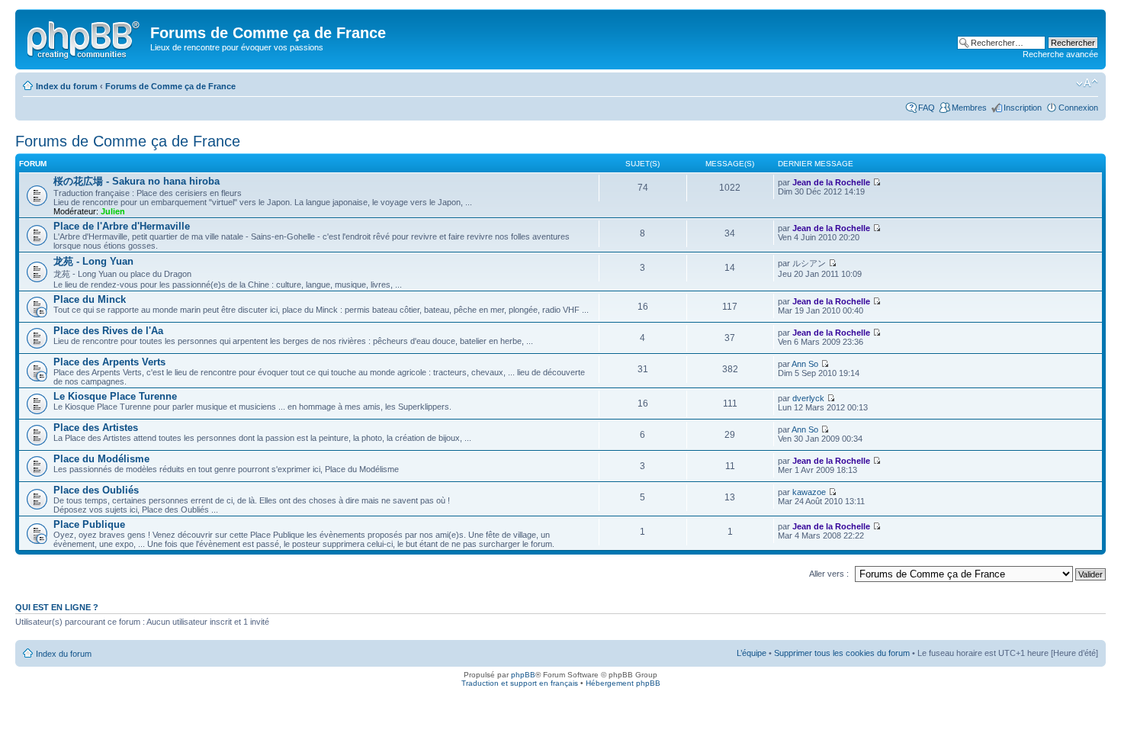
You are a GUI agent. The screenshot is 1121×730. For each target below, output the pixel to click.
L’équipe (751, 653)
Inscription (1023, 107)
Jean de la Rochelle (831, 182)
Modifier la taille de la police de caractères (1087, 83)
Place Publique (89, 524)
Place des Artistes (95, 427)
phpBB (523, 675)
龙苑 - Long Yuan (93, 261)
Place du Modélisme (101, 459)
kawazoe (809, 492)
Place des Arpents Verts (109, 362)
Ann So (805, 363)
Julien (113, 211)
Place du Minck (89, 299)
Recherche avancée (1060, 54)
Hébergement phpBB (623, 683)
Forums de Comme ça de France (170, 86)
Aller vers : (829, 573)
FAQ (926, 107)
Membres (969, 107)
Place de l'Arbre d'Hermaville (121, 226)
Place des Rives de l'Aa (108, 330)
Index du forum (67, 86)
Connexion (1078, 107)
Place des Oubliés (96, 490)
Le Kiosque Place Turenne (115, 396)
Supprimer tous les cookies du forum (842, 653)
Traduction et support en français (519, 683)
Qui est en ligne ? (56, 607)
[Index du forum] (84, 37)
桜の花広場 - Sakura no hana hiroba (136, 181)
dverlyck (808, 398)
